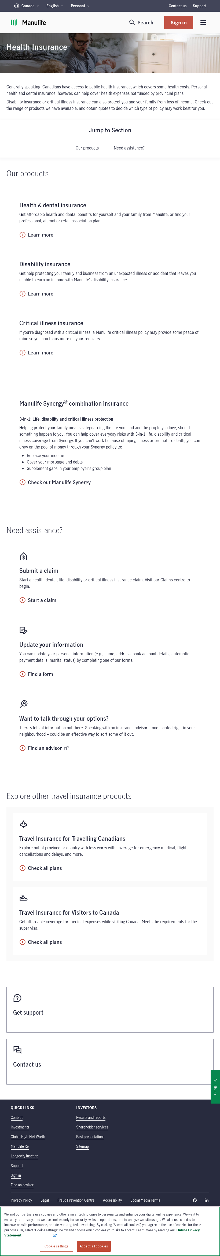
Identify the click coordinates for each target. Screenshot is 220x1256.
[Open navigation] (203, 22)
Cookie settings (56, 1245)
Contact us (177, 5)
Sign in (179, 22)
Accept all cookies (94, 1245)
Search (145, 22)
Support (199, 5)
